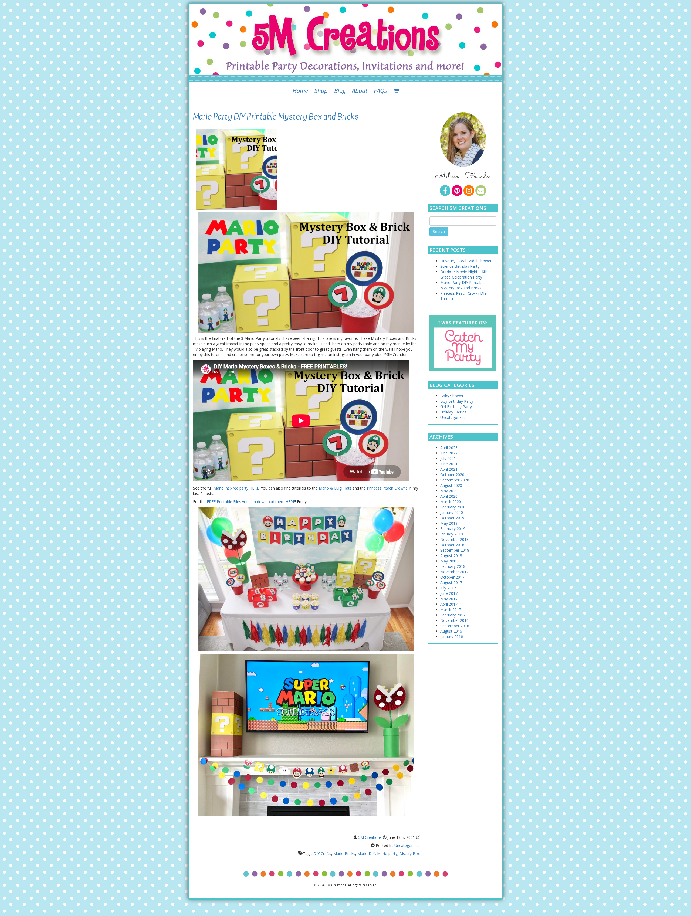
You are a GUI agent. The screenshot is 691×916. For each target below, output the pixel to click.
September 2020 (454, 480)
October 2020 (452, 474)
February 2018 (452, 566)
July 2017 (448, 588)
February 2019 (452, 528)
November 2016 (454, 620)
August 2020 (451, 485)
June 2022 (449, 453)
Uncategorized (407, 845)
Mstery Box (409, 853)
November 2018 (454, 539)
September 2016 (454, 625)
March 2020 (450, 501)
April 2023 (449, 447)
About (359, 90)
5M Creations (370, 837)
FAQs (380, 90)
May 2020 (449, 490)
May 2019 (449, 523)
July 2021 (448, 458)
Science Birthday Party (459, 266)
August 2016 (451, 631)
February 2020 (452, 507)
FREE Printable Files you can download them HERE (251, 501)
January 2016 (451, 636)
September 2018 (454, 550)
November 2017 (454, 571)
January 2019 (451, 534)
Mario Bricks (344, 853)
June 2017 (449, 593)
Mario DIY (366, 853)
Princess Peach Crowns (387, 488)
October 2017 (452, 577)
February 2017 (452, 615)
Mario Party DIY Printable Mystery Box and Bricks (275, 117)
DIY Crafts (322, 853)
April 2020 (449, 496)
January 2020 (451, 512)
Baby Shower (451, 395)
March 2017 (450, 609)
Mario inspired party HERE (236, 488)
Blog (340, 90)
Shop (321, 90)
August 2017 (451, 582)
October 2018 (452, 544)
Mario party (387, 853)
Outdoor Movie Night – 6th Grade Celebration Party (463, 274)
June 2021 (449, 463)
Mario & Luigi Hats (335, 488)
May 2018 (449, 561)
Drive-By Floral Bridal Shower (466, 260)
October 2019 (452, 517)
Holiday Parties (453, 412)
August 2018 (451, 555)
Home (300, 90)
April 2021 (449, 469)
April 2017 (449, 604)
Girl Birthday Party (456, 406)
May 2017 (449, 598)
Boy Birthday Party (456, 401)
